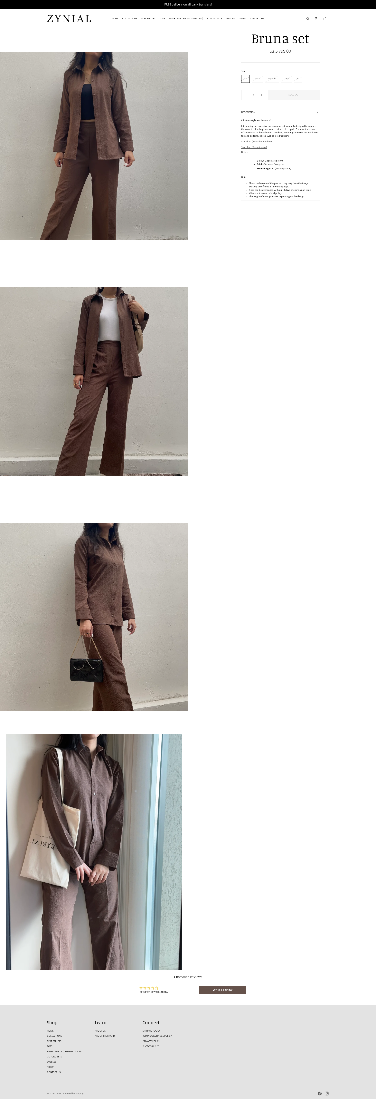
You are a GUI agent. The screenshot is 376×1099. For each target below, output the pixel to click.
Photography (151, 1046)
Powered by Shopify (73, 1093)
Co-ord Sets (54, 1056)
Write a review (222, 990)
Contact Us (54, 1072)
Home (50, 1031)
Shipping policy (151, 1031)
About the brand (105, 1036)
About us (100, 1031)
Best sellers (54, 1041)
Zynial (58, 1093)
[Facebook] (319, 1093)
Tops (49, 1046)
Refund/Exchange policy (157, 1036)
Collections (54, 1036)
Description (248, 112)
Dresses (51, 1062)
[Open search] (308, 18)
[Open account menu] (316, 18)
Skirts (50, 1067)
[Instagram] (326, 1093)
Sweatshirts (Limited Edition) (64, 1051)
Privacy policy (151, 1041)
